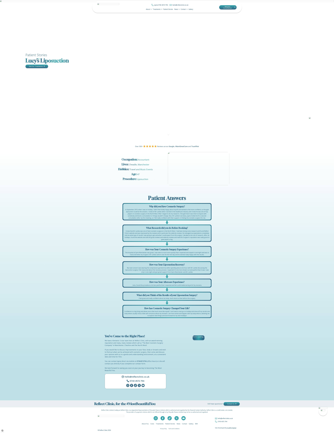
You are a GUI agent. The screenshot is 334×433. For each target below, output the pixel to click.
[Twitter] (139, 385)
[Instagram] (128, 385)
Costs (152, 424)
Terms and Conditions (173, 428)
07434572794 (141, 361)
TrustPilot (195, 146)
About (148, 9)
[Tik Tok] (135, 385)
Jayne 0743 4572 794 (161, 5)
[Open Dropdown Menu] (151, 9)
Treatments (156, 9)
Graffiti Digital (231, 428)
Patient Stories (168, 9)
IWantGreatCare (181, 146)
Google (171, 146)
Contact (183, 9)
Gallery (191, 9)
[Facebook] (131, 385)
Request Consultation (227, 7)
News (176, 9)
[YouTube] (143, 385)
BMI (196, 424)
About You (145, 424)
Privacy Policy (163, 428)
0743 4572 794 (137, 380)
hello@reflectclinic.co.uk (180, 5)
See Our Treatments (36, 66)
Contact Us (230, 404)
